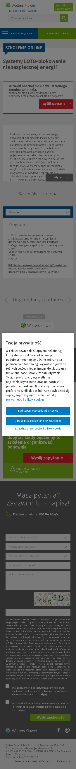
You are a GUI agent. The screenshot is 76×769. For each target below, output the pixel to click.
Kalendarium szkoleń (58, 33)
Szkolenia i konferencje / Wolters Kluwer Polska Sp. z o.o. (20, 5)
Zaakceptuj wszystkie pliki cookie (38, 410)
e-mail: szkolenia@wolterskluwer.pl (34, 748)
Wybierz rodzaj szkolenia (22, 537)
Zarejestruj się (17, 10)
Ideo (70, 761)
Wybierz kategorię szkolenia (24, 556)
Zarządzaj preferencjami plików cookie (33, 761)
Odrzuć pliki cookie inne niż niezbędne (38, 421)
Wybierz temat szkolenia (22, 546)
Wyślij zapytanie (54, 104)
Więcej (58, 177)
